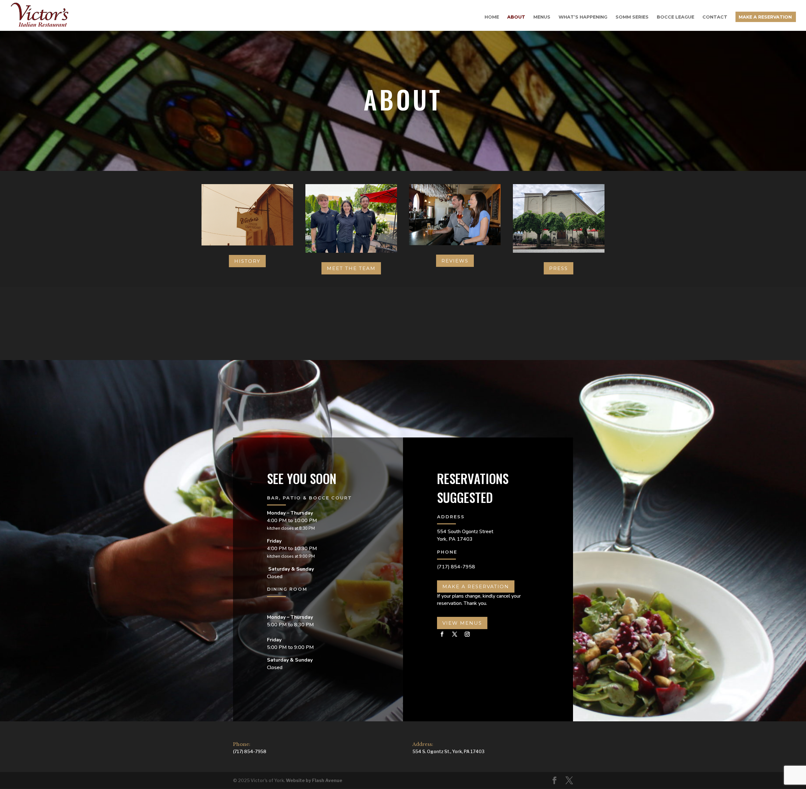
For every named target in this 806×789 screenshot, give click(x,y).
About (516, 17)
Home (492, 17)
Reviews (454, 261)
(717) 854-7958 (456, 566)
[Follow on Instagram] (467, 634)
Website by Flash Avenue (314, 780)
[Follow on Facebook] (442, 634)
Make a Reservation (475, 586)
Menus (541, 17)
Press (558, 268)
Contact (714, 17)
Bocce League (675, 17)
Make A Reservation (765, 17)
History (247, 261)
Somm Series (632, 17)
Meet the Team (351, 268)
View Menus (462, 623)
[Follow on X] (455, 634)
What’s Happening (583, 17)
